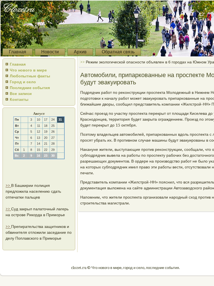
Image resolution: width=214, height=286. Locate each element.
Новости (50, 51)
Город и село (23, 82)
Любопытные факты (30, 76)
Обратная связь (118, 51)
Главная (17, 51)
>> (8, 185)
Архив (80, 51)
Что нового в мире (28, 70)
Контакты (19, 99)
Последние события (30, 87)
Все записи (21, 93)
